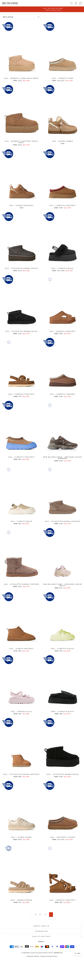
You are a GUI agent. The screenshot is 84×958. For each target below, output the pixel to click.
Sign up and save (41, 936)
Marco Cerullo (41, 926)
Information (41, 931)
